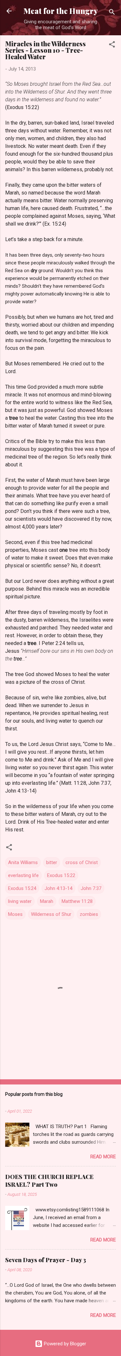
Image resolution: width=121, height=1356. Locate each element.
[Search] (112, 13)
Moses (15, 914)
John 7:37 (91, 888)
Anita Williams (23, 862)
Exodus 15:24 (22, 888)
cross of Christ (82, 862)
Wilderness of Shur (51, 914)
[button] (112, 45)
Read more (103, 1157)
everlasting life (23, 875)
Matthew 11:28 (77, 901)
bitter (51, 862)
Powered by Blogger (64, 1344)
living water (20, 901)
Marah (46, 901)
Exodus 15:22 (61, 875)
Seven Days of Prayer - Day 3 (45, 1260)
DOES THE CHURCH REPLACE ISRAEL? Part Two (49, 1180)
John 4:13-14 (58, 888)
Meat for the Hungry (61, 11)
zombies (89, 914)
